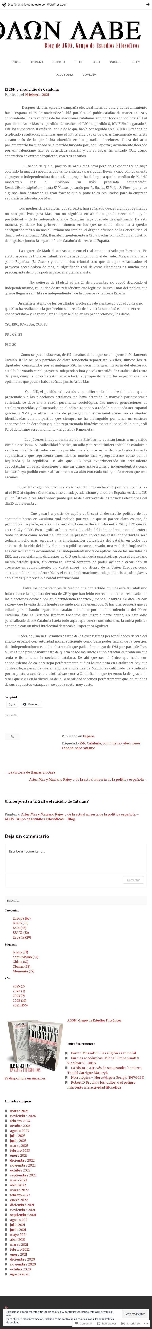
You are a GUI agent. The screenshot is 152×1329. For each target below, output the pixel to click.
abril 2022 (18, 1185)
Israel (115, 62)
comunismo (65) (25, 957)
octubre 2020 (20, 1269)
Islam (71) (20, 952)
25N (82, 743)
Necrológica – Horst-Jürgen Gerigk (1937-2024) (107, 1077)
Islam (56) (20, 923)
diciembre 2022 (22, 1160)
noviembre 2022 (23, 1165)
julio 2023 (18, 1136)
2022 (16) (19, 1000)
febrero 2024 (20, 1121)
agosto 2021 (19, 1220)
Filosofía (64, 74)
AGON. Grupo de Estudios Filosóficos (94, 1020)
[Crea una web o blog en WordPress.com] (6, 1308)
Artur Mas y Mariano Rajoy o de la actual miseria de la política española (86, 779)
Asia (97, 62)
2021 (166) (20, 1005)
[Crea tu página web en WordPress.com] (76, 4)
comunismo (112, 743)
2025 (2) (19, 986)
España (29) (22, 937)
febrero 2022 (20, 1195)
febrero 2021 (19, 1249)
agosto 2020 (19, 1274)
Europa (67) (22, 918)
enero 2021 (18, 1254)
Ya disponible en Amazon (25, 1078)
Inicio (16, 62)
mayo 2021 (18, 1235)
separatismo (85, 748)
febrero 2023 (20, 1150)
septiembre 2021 (23, 1215)
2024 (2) (19, 991)
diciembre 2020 (22, 1259)
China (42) (20, 962)
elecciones (132, 743)
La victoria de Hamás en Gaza (31, 772)
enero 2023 (19, 1155)
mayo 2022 (18, 1180)
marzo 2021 (19, 1244)
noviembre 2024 (23, 1116)
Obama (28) (21, 966)
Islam (135, 62)
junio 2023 (18, 1141)
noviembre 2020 (23, 1264)
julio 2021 (17, 1225)
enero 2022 (19, 1200)
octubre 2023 (20, 1126)
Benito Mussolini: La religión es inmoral (103, 1053)
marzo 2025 (19, 1111)
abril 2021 (17, 1240)
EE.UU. (79, 62)
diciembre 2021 (22, 1205)
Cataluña (94, 743)
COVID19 (89, 74)
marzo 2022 (19, 1190)
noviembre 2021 (22, 1210)
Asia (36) (19, 928)
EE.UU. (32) (21, 933)
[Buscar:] (76, 900)
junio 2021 (18, 1230)
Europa (59, 62)
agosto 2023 (19, 1131)
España (37, 62)
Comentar (133, 880)
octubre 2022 (20, 1170)
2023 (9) (19, 996)
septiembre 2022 (23, 1175)
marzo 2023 (19, 1146)
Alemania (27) (23, 971)
